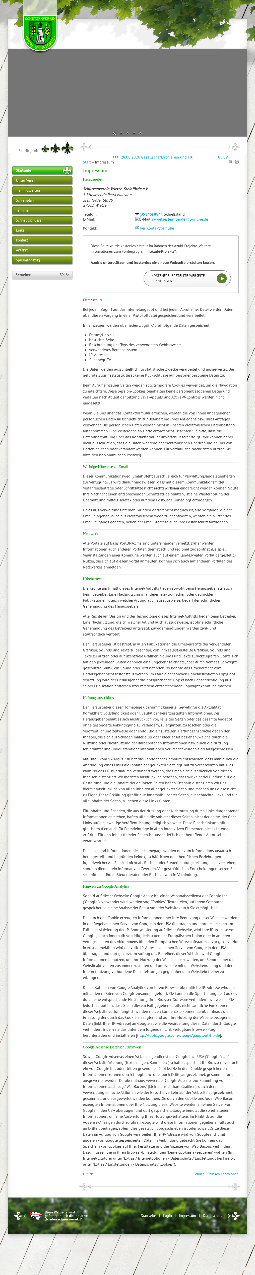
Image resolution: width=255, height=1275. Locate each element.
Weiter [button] (239, 92)
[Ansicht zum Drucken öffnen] (237, 161)
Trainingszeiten (28, 190)
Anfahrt (22, 250)
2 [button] (121, 134)
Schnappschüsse (29, 220)
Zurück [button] (15, 92)
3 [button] (127, 134)
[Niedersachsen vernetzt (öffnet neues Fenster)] (58, 1221)
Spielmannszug (28, 260)
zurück (88, 1173)
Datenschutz (213, 1215)
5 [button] (140, 134)
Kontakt (22, 240)
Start (87, 161)
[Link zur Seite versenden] (230, 161)
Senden (199, 1173)
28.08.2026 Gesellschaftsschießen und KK (135, 157)
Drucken (213, 1173)
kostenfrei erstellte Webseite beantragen (178, 278)
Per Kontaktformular (157, 228)
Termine (22, 210)
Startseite (23, 170)
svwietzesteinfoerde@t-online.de (179, 219)
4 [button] (134, 134)
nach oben (231, 1173)
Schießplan (25, 200)
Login (167, 1215)
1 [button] (114, 134)
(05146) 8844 (151, 214)
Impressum (187, 1215)
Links (20, 230)
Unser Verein (26, 180)
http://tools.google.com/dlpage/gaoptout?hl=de (178, 1035)
